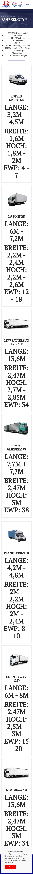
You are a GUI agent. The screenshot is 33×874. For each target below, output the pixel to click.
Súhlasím (11, 867)
